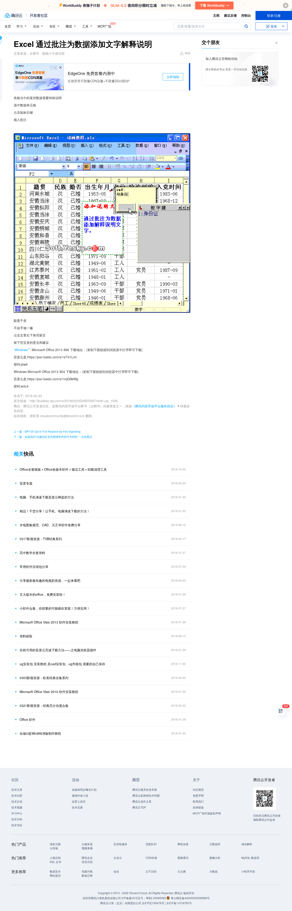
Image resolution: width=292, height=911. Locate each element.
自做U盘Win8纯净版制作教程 (40, 733)
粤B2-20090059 (156, 898)
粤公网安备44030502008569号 (190, 898)
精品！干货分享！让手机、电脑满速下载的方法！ (55, 511)
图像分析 (214, 858)
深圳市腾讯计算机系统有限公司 (102, 898)
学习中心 (16, 813)
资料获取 (26, 636)
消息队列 (151, 844)
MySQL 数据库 (250, 858)
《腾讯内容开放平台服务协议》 (154, 406)
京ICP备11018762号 (179, 903)
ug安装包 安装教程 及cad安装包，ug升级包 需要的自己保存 (62, 664)
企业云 (118, 858)
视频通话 (182, 858)
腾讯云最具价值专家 (144, 789)
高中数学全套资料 (32, 552)
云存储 (54, 848)
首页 (8, 26)
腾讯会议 (87, 858)
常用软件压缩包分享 (34, 566)
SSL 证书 (55, 862)
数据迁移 (87, 875)
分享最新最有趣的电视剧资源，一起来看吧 (50, 580)
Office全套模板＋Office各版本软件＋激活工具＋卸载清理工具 (63, 469)
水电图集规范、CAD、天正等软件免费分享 (50, 525)
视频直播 (87, 848)
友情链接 (198, 807)
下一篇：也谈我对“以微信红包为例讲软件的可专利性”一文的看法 (53, 437)
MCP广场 (104, 26)
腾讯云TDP (139, 807)
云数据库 (214, 844)
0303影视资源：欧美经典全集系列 (44, 677)
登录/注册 (274, 15)
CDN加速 (151, 858)
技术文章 (16, 789)
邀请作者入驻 (80, 795)
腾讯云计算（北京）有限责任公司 (120, 903)
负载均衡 (87, 871)
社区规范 (198, 789)
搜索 (246, 26)
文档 (216, 15)
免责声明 (198, 795)
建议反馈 (230, 15)
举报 (187, 53)
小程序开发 (248, 871)
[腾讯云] (13, 15)
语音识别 (87, 862)
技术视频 (16, 807)
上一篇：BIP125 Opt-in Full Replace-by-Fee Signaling (47, 431)
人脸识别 (55, 858)
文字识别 (151, 871)
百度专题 (26, 483)
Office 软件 (27, 719)
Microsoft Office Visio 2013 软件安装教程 (49, 622)
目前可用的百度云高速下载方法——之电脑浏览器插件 (58, 650)
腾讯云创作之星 (141, 801)
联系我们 (198, 801)
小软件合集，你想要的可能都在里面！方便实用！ (55, 608)
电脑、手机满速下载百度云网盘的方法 (47, 497)
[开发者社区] (38, 15)
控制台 (246, 15)
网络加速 (182, 844)
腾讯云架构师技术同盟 (146, 795)
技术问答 (16, 795)
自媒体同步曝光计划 (84, 789)
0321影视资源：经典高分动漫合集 (44, 705)
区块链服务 (120, 844)
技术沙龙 (16, 801)
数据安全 (55, 871)
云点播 (181, 871)
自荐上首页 (79, 801)
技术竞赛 (77, 807)
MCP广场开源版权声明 (207, 813)
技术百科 (16, 819)
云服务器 (87, 844)
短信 (116, 871)
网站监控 (55, 875)
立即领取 (173, 76)
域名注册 (55, 844)
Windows (21, 349)
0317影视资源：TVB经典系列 (41, 538)
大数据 (213, 871)
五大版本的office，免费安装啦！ (43, 594)
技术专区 (16, 825)
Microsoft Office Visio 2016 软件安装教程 (49, 691)
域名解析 (246, 844)
